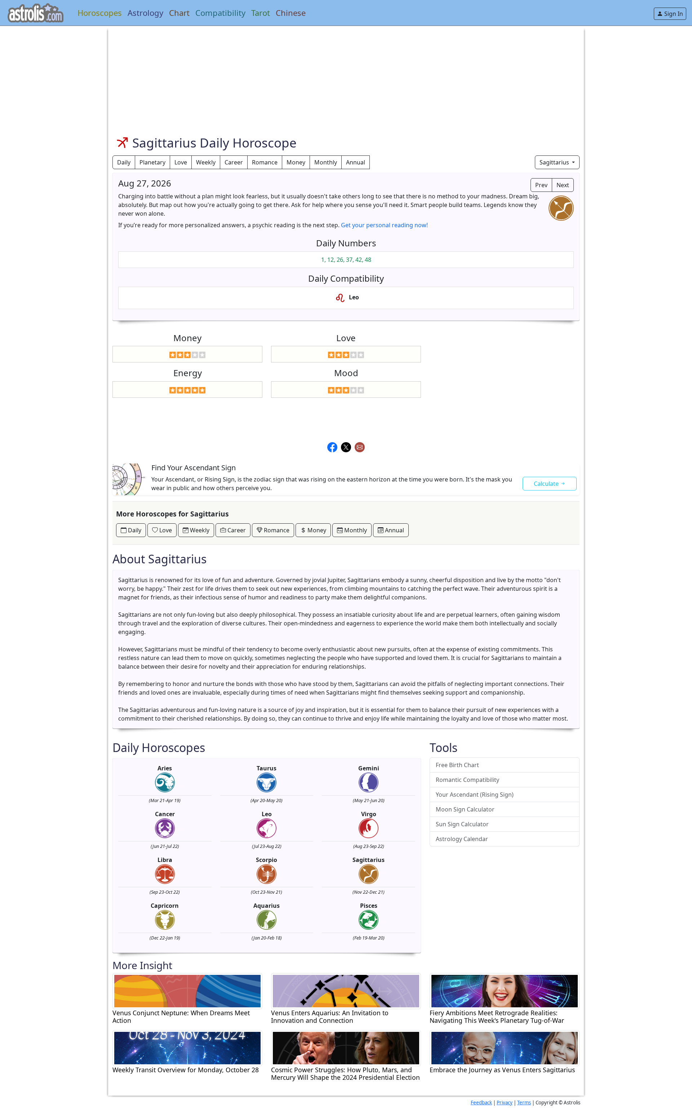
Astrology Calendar (462, 839)
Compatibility (220, 12)
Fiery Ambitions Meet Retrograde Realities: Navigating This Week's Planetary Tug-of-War (497, 1016)
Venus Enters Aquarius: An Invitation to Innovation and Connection (330, 1016)
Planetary (152, 162)
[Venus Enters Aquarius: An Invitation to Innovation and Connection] (346, 990)
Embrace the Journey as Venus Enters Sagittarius (502, 1070)
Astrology (145, 12)
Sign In (673, 14)
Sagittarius (555, 162)
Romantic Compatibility (467, 780)
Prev (541, 185)
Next (562, 185)
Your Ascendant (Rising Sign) (475, 795)
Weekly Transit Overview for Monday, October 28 (185, 1070)
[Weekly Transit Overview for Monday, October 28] (187, 1047)
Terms (524, 1102)
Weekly (206, 162)
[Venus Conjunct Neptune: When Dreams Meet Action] (187, 990)
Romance (265, 162)
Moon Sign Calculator (465, 809)
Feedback (481, 1102)
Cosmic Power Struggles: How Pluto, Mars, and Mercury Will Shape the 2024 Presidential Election (345, 1073)
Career (234, 162)
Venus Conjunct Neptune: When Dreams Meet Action (181, 1016)
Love (180, 162)
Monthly (325, 162)
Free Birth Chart (457, 765)
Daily (123, 162)
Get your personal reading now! (384, 225)
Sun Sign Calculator (462, 824)
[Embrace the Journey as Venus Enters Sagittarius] (505, 1047)
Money (296, 162)
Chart (179, 12)
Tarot (260, 12)
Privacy (505, 1102)
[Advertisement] (328, 76)
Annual (355, 162)
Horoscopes (99, 12)
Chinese (291, 12)
